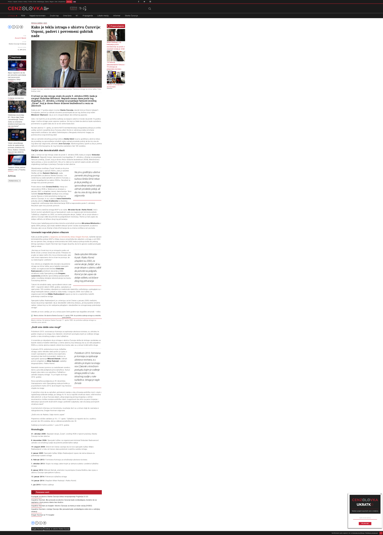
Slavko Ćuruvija (131, 16)
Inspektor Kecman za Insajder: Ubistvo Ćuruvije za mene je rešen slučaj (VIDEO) (61, 506)
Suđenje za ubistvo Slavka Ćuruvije (57, 529)
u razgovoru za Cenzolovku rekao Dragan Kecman (68, 237)
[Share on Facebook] (9, 27)
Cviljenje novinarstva (16, 98)
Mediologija (40, 1)
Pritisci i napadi (12, 1)
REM (23, 16)
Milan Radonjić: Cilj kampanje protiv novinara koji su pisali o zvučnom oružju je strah (116, 45)
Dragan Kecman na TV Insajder (42, 515)
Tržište (30, 1)
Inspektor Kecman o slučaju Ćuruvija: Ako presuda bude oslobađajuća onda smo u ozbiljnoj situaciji (65, 510)
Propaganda (88, 16)
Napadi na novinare (37, 16)
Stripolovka (61, 1)
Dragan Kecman (37, 529)
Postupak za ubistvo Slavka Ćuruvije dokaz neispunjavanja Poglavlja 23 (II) (59, 497)
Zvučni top (54, 16)
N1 (77, 16)
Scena (47, 1)
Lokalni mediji (103, 16)
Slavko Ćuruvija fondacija (17, 44)
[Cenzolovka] (28, 8)
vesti (45, 23)
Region (52, 1)
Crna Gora (67, 16)
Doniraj (69, 1)
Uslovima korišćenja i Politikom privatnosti (365, 533)
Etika (34, 1)
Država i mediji (22, 1)
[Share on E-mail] (21, 27)
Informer (116, 16)
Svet (56, 1)
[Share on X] (13, 27)
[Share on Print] (17, 27)
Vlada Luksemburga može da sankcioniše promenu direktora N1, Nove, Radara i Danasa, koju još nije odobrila (16, 147)
